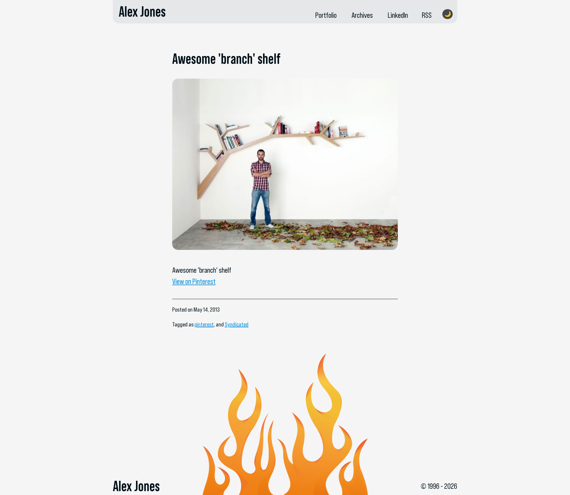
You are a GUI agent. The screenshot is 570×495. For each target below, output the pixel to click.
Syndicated (236, 324)
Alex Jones (142, 12)
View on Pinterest (194, 281)
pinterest (204, 324)
